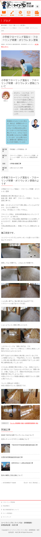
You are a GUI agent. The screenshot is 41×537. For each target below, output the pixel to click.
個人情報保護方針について (11, 509)
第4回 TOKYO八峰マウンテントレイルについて (17, 435)
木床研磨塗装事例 (29, 423)
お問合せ (29, 15)
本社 (37, 423)
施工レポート (4, 46)
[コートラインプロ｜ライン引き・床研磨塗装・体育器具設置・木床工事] (17, 4)
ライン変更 (20, 15)
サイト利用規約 (7, 513)
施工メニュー (4, 15)
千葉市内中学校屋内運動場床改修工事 (25, 445)
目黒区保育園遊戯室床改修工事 (12, 457)
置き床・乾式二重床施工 (32, 482)
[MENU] (37, 6)
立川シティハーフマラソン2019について (15, 439)
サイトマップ (7, 517)
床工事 (36, 44)
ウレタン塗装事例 (15, 423)
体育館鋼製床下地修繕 (8, 482)
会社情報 (37, 15)
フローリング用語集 (9, 502)
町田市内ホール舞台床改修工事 (22, 463)
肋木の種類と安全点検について (12, 475)
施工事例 (12, 15)
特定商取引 (6, 506)
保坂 (22, 423)
